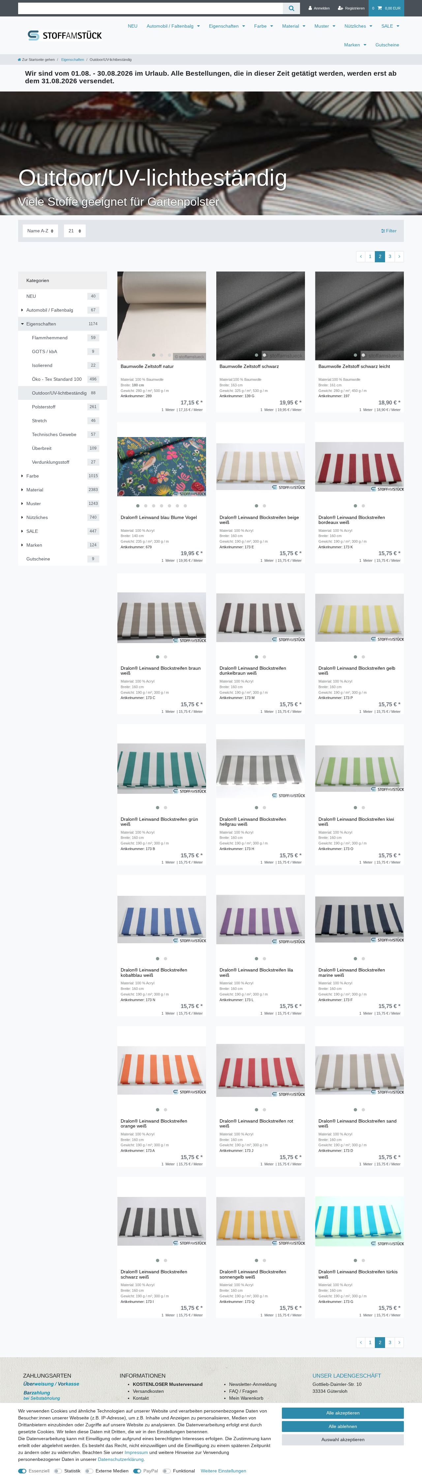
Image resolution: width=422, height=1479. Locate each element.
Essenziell (39, 1470)
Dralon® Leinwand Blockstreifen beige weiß (259, 520)
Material (291, 26)
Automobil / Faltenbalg (171, 26)
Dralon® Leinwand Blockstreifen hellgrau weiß (253, 822)
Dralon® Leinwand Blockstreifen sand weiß (357, 1124)
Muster (322, 26)
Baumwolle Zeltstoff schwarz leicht (354, 366)
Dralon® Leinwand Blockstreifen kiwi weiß (356, 822)
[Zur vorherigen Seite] (360, 256)
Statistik (72, 1470)
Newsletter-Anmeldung (253, 1384)
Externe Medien (112, 1470)
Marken (352, 44)
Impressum (136, 1452)
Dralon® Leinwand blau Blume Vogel (159, 517)
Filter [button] (391, 230)
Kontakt (141, 1398)
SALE (387, 26)
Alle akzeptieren (343, 1412)
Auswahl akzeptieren (343, 1439)
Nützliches (356, 26)
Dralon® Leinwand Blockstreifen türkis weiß (358, 1274)
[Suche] (291, 8)
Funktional (184, 1470)
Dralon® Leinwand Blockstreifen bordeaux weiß (351, 520)
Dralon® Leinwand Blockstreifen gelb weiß (356, 671)
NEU (132, 26)
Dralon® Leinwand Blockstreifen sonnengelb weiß (253, 1274)
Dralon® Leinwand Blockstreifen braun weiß (161, 671)
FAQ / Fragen (243, 1391)
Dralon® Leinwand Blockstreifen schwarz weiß (154, 1274)
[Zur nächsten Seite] (399, 256)
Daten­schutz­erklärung (121, 1459)
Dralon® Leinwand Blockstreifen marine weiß (351, 972)
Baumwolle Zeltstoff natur (147, 366)
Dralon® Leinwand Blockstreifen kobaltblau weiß (154, 972)
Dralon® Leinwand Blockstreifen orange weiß (154, 1124)
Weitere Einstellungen (223, 1470)
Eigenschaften (224, 26)
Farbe (261, 26)
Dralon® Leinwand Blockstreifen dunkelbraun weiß (253, 671)
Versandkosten (148, 1391)
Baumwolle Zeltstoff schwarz (249, 366)
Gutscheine (387, 44)
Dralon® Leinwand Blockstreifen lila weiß (256, 972)
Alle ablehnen (343, 1426)
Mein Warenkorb (246, 1398)
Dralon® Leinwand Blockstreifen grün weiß (159, 822)
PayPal (150, 1470)
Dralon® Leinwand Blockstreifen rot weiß (256, 1124)
